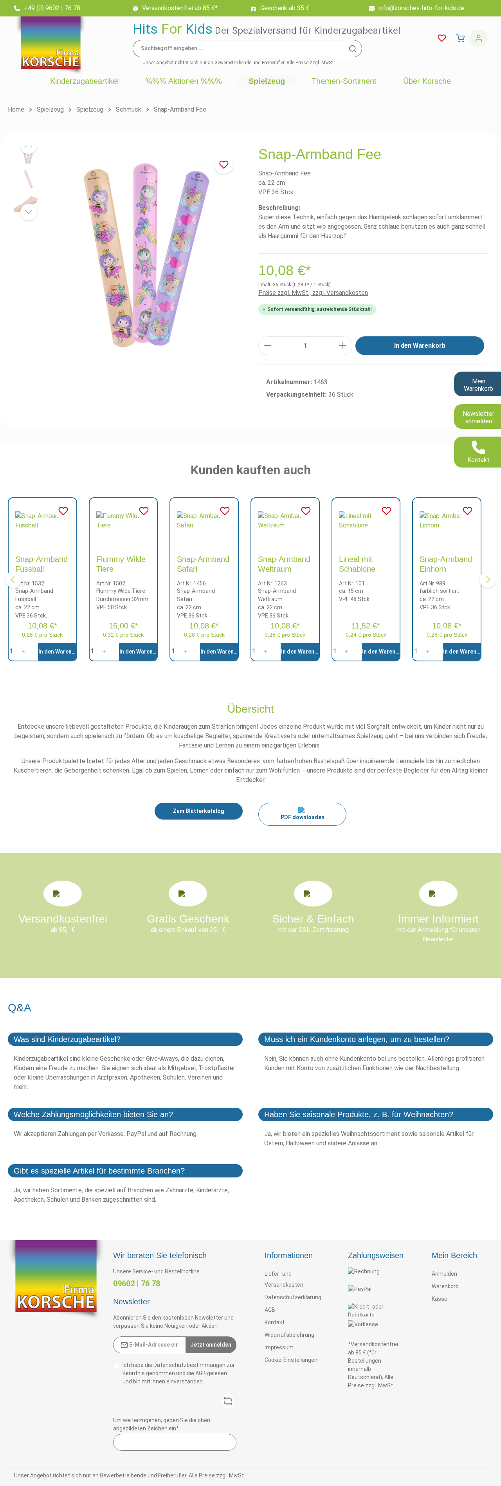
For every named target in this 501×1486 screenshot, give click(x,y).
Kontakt (275, 1322)
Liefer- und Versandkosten (284, 1279)
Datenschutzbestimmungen (189, 1365)
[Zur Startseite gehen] (50, 45)
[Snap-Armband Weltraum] (285, 522)
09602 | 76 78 (136, 1283)
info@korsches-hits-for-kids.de (421, 8)
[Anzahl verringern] (267, 345)
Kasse (439, 1299)
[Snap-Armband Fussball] (42, 522)
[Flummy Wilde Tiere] (123, 522)
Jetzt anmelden (210, 1345)
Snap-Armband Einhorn (446, 564)
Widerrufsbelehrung (289, 1335)
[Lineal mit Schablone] (366, 522)
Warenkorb (445, 1286)
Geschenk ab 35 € (284, 8)
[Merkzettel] (441, 38)
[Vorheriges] (28, 145)
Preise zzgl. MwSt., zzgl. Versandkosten (313, 292)
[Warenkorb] (460, 38)
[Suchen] (353, 48)
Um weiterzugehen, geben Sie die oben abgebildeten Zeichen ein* (161, 1424)
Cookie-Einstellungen (291, 1360)
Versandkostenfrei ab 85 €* (180, 8)
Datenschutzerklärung (293, 1297)
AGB (200, 1373)
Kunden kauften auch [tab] (251, 469)
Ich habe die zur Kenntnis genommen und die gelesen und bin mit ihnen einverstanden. (179, 1373)
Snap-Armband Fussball (41, 564)
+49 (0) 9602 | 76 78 (52, 8)
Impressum (279, 1347)
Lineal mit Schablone (357, 564)
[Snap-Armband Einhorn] (447, 522)
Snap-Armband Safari (203, 564)
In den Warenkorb (419, 345)
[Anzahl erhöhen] (343, 345)
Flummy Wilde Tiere (121, 564)
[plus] (25, 651)
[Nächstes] (28, 212)
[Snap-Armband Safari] (204, 522)
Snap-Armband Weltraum (284, 564)
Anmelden (444, 1274)
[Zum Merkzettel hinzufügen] (223, 164)
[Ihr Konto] (478, 38)
